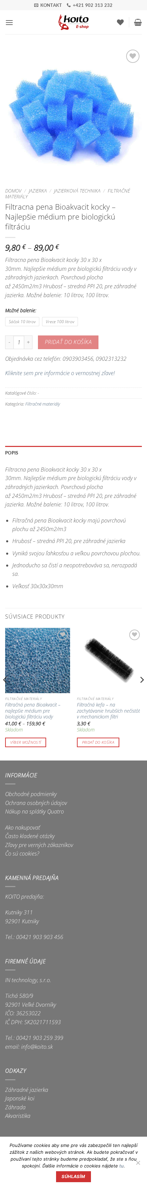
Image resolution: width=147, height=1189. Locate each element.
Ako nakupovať (22, 827)
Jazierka (38, 190)
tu (121, 1165)
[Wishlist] (120, 22)
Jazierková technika (77, 190)
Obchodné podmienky (31, 794)
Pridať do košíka (68, 342)
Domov (13, 190)
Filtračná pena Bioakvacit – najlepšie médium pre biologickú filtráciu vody (33, 711)
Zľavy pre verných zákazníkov (39, 845)
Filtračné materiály (42, 404)
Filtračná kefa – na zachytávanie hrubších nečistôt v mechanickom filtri (108, 711)
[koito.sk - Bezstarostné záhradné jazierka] (73, 22)
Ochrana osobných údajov (36, 803)
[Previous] (5, 693)
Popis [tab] (11, 452)
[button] (9, 22)
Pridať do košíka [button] (98, 742)
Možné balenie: (20, 310)
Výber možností (25, 742)
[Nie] (138, 1164)
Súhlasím (73, 1176)
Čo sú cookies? (22, 853)
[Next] (141, 693)
